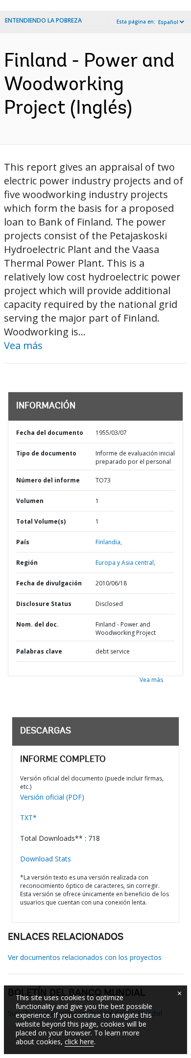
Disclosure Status (44, 604)
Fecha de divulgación (49, 583)
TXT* (28, 817)
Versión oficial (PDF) (52, 797)
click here (79, 1041)
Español (168, 22)
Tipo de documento (46, 453)
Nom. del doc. (37, 624)
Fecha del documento (49, 432)
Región (27, 562)
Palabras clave (39, 651)
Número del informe (48, 480)
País (22, 542)
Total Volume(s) (41, 521)
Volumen (30, 501)
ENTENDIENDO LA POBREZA (43, 20)
